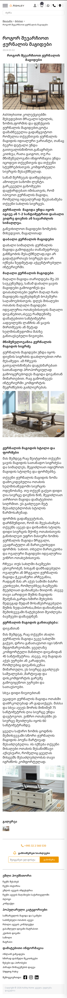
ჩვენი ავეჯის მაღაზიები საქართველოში (26, 894)
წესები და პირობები (15, 962)
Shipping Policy (10, 971)
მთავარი (7, 21)
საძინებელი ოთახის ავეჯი (18, 920)
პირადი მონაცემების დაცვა (19, 967)
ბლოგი (19, 21)
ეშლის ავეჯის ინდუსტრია (18, 890)
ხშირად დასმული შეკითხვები (20, 958)
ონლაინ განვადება (14, 954)
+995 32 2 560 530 (35, 845)
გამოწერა (49, 859)
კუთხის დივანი (11, 933)
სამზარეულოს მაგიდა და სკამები (22, 915)
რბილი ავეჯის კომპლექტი (18, 924)
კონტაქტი (8, 903)
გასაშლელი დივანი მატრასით (20, 928)
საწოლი (7, 937)
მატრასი (7, 941)
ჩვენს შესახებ (11, 881)
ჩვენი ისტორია (11, 885)
